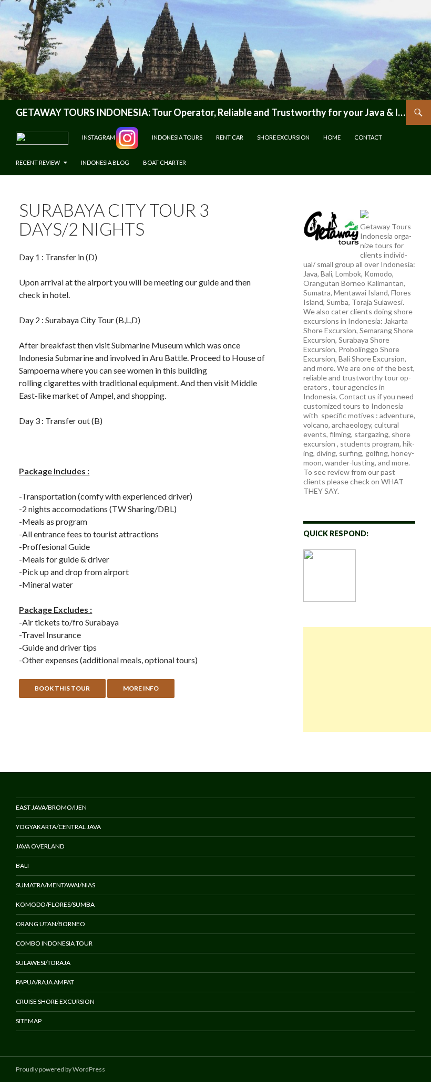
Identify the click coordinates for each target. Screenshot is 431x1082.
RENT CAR (229, 137)
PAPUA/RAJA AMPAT (45, 982)
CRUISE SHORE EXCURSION (55, 1001)
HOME (332, 137)
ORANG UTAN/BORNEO (50, 924)
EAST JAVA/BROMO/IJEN (51, 807)
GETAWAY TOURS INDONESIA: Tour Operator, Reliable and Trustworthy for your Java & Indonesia (211, 112)
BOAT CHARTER (164, 162)
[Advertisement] (367, 679)
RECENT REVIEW (38, 162)
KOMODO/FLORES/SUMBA (55, 904)
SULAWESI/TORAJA (43, 963)
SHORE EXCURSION (283, 137)
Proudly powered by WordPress (60, 1069)
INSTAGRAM (99, 137)
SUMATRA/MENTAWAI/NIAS (55, 885)
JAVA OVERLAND (40, 846)
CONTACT (368, 137)
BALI (22, 865)
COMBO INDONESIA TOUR (54, 943)
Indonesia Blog (105, 162)
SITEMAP (29, 1021)
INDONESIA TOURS (177, 137)
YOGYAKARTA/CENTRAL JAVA (58, 827)
